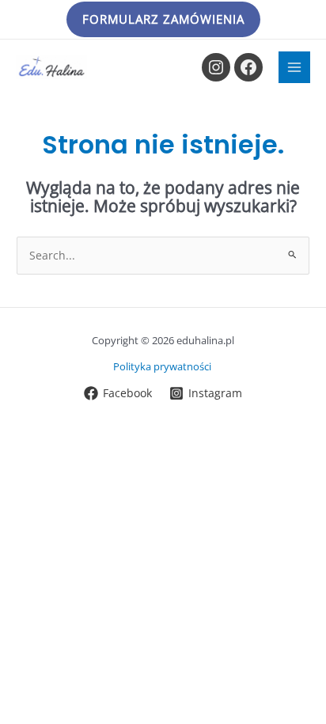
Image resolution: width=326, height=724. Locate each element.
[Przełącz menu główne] (295, 67)
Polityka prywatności (163, 366)
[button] (163, 19)
